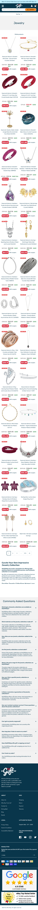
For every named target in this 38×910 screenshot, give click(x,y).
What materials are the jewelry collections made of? (17, 621)
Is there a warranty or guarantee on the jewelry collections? (16, 692)
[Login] (32, 6)
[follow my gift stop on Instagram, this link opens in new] (30, 838)
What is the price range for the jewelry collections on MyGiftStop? (17, 663)
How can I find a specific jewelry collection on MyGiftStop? (15, 678)
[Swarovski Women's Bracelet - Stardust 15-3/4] (28, 82)
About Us (3, 800)
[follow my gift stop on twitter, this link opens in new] (35, 838)
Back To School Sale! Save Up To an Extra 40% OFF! (16, 1)
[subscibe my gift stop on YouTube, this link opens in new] (25, 838)
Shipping (21, 800)
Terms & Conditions (6, 828)
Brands (3, 815)
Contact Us (4, 806)
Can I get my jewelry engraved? (11, 721)
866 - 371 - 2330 (28, 824)
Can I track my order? (8, 753)
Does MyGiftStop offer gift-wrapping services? (16, 743)
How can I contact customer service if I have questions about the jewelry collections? (18, 705)
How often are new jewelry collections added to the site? (17, 637)
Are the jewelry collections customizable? (14, 649)
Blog (2, 812)
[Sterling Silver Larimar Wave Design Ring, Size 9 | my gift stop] (28, 486)
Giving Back (4, 809)
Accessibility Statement (7, 831)
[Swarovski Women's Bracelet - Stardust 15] (9, 82)
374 (25, 553)
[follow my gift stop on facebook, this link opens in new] (20, 838)
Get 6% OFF (16, 849)
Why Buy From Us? (6, 803)
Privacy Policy (4, 825)
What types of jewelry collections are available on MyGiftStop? (16, 607)
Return (20, 803)
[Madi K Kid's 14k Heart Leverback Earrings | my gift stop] (28, 522)
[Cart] (35, 6)
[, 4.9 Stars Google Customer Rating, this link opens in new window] (19, 880)
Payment (21, 806)
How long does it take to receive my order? (14, 731)
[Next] (29, 553)
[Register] (34, 855)
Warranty (21, 809)
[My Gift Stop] (8, 768)
